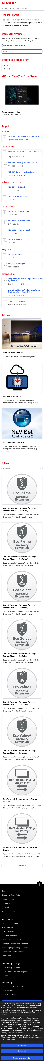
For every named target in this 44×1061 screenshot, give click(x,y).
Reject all (22, 1051)
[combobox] (22, 51)
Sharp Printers (7, 990)
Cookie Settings (8, 1037)
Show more (22, 866)
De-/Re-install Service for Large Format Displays (20, 800)
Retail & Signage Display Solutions (15, 947)
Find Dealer (6, 907)
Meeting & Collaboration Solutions (15, 943)
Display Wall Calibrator (13, 352)
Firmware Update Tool (13, 396)
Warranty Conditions (9, 911)
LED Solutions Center (10, 923)
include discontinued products (14, 45)
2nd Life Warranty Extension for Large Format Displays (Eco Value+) (19, 703)
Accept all (22, 1045)
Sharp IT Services (8, 994)
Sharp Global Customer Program (14, 971)
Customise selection (22, 1058)
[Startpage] (9, 3)
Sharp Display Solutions (11, 967)
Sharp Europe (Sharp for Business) (15, 986)
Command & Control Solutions (13, 951)
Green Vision (6, 955)
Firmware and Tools (9, 903)
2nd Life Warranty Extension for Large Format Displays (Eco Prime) (19, 509)
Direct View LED (7, 927)
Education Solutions (9, 935)
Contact (5, 976)
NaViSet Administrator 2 (13, 442)
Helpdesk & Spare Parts (11, 895)
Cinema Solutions (8, 931)
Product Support (8, 899)
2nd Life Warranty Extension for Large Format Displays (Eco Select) (19, 606)
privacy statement (8, 1039)
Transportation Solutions (11, 939)
